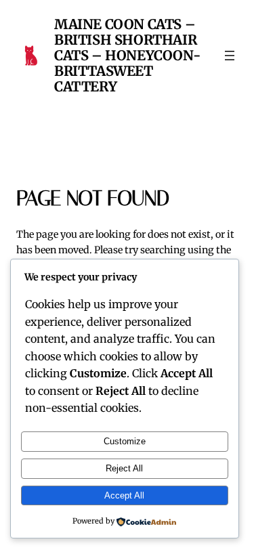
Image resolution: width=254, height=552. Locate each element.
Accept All (124, 495)
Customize (125, 441)
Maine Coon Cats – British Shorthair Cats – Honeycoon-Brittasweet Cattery (127, 55)
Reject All (124, 468)
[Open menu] (229, 55)
